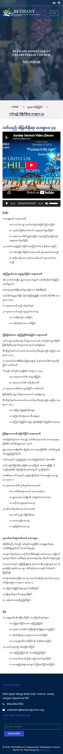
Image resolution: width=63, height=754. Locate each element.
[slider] (54, 203)
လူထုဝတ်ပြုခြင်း (35, 107)
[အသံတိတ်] (46, 203)
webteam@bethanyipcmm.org (25, 710)
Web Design (30, 750)
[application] (31, 203)
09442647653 (15, 704)
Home (15, 107)
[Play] (7, 203)
